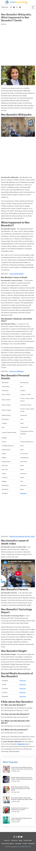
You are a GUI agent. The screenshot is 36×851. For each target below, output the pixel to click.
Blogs (20, 840)
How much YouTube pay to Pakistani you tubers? (19, 808)
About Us (7, 840)
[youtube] (14, 7)
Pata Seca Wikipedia (16, 371)
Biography (23, 493)
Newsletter (31, 843)
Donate (25, 843)
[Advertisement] (18, 45)
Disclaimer (18, 843)
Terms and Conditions (7, 843)
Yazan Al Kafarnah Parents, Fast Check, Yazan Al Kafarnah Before (22, 778)
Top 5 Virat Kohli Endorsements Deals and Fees (21, 819)
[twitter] (20, 7)
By (3, 24)
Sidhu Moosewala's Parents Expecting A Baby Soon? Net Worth (20, 788)
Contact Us (14, 840)
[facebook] (10, 7)
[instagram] (17, 7)
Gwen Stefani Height (16, 274)
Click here (22, 680)
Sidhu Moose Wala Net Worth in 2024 (22, 536)
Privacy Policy (28, 840)
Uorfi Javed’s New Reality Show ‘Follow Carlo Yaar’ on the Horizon (22, 768)
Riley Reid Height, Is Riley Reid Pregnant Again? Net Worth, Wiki (21, 798)
